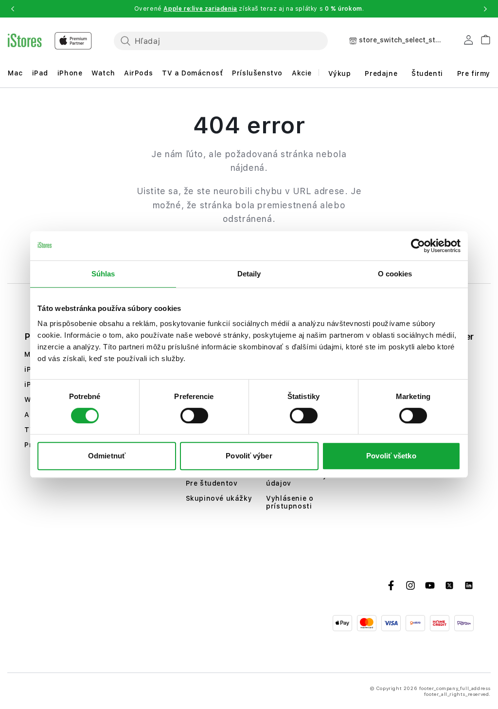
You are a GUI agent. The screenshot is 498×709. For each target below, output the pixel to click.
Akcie (302, 73)
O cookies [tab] (395, 274)
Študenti (427, 73)
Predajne (381, 73)
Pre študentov (212, 483)
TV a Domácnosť (192, 73)
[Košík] (481, 38)
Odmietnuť (106, 456)
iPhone (70, 73)
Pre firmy (473, 73)
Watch (103, 73)
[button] (13, 9)
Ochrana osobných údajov (301, 479)
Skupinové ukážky (219, 498)
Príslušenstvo (257, 73)
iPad (40, 73)
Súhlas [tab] (103, 274)
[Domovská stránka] (50, 41)
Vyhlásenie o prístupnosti (289, 502)
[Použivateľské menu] (468, 42)
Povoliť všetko (391, 456)
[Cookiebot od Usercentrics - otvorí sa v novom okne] (418, 245)
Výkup (339, 73)
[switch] (194, 415)
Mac (15, 73)
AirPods (138, 73)
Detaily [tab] (249, 274)
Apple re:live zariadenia (200, 8)
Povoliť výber (249, 456)
